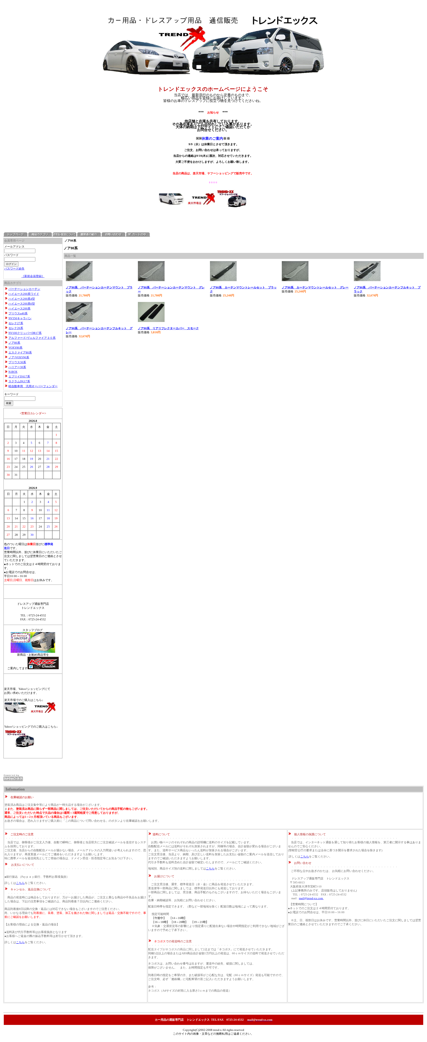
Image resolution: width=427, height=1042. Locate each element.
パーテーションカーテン (24, 289)
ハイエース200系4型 (21, 298)
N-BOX (12, 371)
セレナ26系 (15, 328)
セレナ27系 (15, 323)
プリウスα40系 (18, 313)
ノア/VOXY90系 (18, 357)
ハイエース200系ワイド (23, 294)
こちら (20, 883)
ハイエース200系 (19, 308)
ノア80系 (14, 342)
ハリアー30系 (17, 367)
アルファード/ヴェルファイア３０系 (32, 337)
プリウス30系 (17, 362)
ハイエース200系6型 (21, 303)
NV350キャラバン (20, 318)
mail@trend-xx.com (311, 898)
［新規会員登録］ (32, 276)
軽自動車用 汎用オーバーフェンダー (33, 386)
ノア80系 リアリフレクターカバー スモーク (168, 328)
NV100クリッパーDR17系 (25, 333)
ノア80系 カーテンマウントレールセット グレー (315, 287)
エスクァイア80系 (20, 352)
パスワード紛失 (14, 268)
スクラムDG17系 (19, 381)
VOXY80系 (15, 347)
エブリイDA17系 (19, 376)
